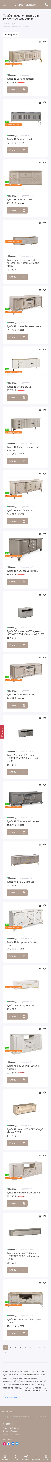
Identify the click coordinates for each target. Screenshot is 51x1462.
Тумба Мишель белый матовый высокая (23, 1067)
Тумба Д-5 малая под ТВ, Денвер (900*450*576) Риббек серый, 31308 (25, 633)
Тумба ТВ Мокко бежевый (20, 694)
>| (6, 1352)
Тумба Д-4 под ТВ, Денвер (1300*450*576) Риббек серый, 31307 (23, 758)
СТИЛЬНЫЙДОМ (25, 4)
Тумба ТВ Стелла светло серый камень (23, 449)
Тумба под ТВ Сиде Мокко (20, 881)
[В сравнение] (40, 42)
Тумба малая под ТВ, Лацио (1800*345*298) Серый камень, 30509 (23, 1256)
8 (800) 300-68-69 (11, 1428)
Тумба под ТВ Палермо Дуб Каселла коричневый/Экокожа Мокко (23, 263)
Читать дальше (10, 1397)
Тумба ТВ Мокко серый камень (23, 821)
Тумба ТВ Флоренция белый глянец (22, 944)
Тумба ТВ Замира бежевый (21, 78)
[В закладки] (44, 42)
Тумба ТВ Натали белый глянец (23, 1192)
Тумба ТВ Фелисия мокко (20, 199)
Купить (12, 89)
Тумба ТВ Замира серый (19, 139)
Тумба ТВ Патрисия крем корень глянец (24, 1321)
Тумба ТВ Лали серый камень (22, 570)
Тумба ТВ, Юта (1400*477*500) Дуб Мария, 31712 (25, 1131)
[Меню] (4, 4)
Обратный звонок (10, 1431)
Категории (10, 34)
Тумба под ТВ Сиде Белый (20, 1005)
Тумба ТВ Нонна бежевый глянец (24, 326)
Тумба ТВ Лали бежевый (20, 510)
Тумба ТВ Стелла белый (19, 386)
